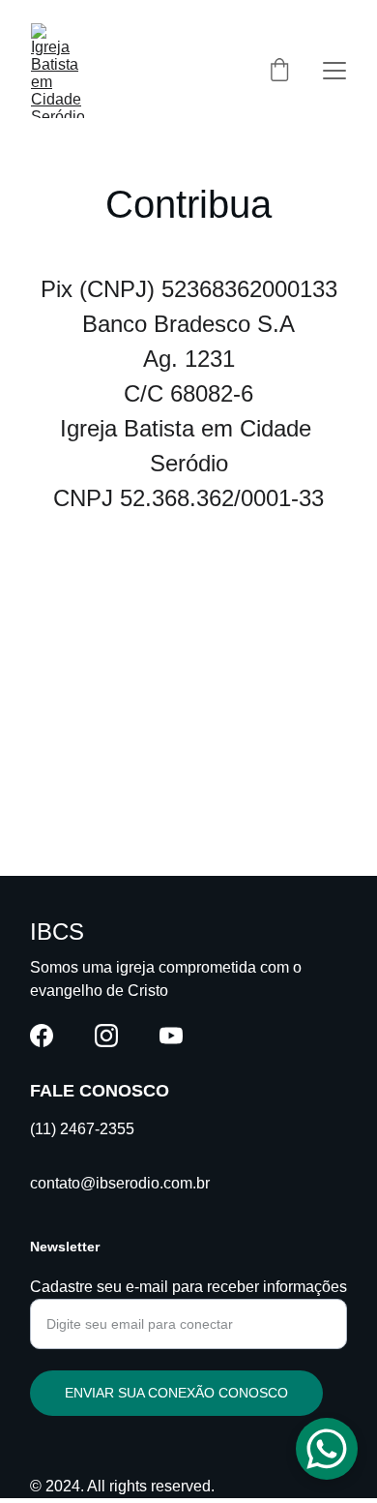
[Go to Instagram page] (106, 1035)
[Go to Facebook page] (41, 1035)
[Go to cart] (279, 71)
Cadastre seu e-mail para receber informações (188, 1286)
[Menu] (334, 70)
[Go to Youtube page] (171, 1035)
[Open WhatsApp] (327, 1449)
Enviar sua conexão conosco (176, 1392)
